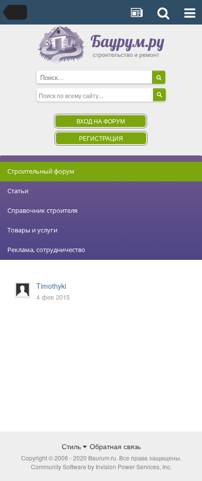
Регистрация (101, 138)
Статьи (17, 190)
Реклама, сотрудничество (46, 249)
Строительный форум (41, 171)
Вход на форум (100, 121)
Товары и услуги (32, 230)
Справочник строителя (42, 210)
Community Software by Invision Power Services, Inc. (101, 466)
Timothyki (51, 286)
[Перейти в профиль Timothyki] (22, 289)
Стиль (72, 446)
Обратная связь (115, 446)
